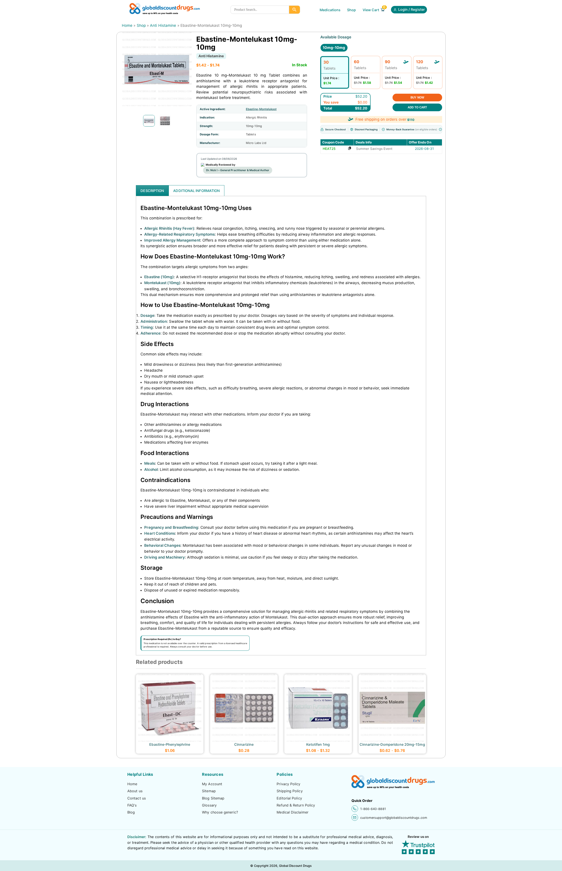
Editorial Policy (289, 798)
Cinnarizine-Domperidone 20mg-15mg (392, 744)
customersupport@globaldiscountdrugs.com (393, 817)
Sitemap (209, 791)
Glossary (209, 805)
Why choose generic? (220, 812)
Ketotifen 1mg (318, 744)
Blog (131, 812)
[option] (149, 121)
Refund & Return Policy (296, 805)
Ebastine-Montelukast (261, 109)
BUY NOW (417, 97)
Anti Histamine (163, 25)
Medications (330, 10)
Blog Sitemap (213, 798)
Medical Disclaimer (292, 812)
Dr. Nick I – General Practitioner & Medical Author (237, 170)
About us (134, 791)
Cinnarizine (244, 744)
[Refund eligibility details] (440, 129)
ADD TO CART (417, 107)
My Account (212, 784)
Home (127, 25)
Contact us (136, 798)
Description (152, 190)
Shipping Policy (290, 791)
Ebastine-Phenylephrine (169, 744)
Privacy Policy (288, 784)
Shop (351, 10)
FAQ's (132, 805)
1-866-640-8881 (373, 809)
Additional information (196, 190)
